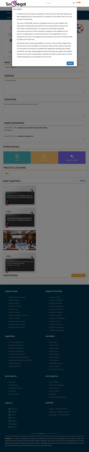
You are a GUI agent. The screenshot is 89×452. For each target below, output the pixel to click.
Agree (70, 63)
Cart (77, 2)
